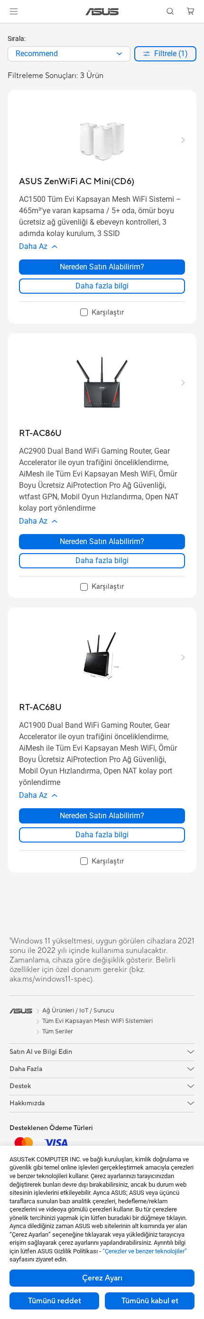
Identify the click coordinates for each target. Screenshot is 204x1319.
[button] (13, 11)
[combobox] (69, 53)
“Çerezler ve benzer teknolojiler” (144, 1251)
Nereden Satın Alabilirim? (102, 266)
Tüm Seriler (57, 1031)
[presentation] (119, 53)
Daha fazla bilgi (102, 285)
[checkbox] (102, 312)
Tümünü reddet (54, 1301)
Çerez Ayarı (102, 1278)
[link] (102, 11)
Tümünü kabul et (149, 1301)
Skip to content (6, 29)
